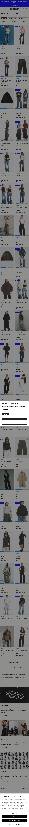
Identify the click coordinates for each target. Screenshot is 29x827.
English (5, 414)
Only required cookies (14, 820)
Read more (14, 813)
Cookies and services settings (14, 824)
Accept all (14, 816)
